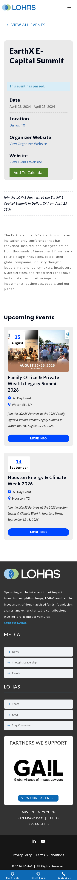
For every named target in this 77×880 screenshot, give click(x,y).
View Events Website (26, 162)
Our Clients (13, 878)
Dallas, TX (17, 125)
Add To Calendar (29, 172)
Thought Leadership (24, 662)
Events (16, 673)
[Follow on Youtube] (43, 841)
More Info (38, 438)
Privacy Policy (22, 855)
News (15, 651)
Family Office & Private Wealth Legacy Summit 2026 (33, 384)
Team (15, 704)
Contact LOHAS (15, 622)
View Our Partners (38, 798)
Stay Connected (21, 725)
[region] (39, 770)
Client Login (38, 878)
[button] (69, 5)
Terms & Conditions (50, 855)
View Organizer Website (28, 143)
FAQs (15, 714)
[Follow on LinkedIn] (34, 841)
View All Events (28, 24)
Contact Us (64, 878)
